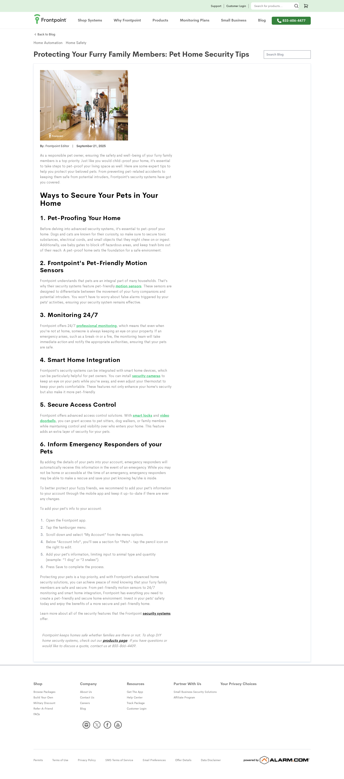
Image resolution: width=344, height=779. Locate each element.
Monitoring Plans (194, 20)
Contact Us (87, 697)
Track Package (136, 703)
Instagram (86, 725)
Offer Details (183, 760)
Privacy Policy (87, 760)
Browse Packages (44, 692)
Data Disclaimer (211, 760)
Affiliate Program (184, 697)
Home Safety (76, 43)
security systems (157, 613)
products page (115, 640)
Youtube (118, 725)
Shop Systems (90, 20)
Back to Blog (46, 34)
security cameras (146, 376)
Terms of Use (60, 760)
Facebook (107, 725)
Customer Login (236, 6)
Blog (262, 20)
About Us (86, 692)
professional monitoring (96, 326)
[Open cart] (306, 6)
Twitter (97, 725)
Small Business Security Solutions (195, 692)
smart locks (142, 415)
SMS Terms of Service (119, 760)
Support (216, 6)
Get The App (135, 692)
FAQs (36, 714)
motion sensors (129, 286)
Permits (38, 760)
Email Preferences (154, 760)
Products (160, 20)
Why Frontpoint (127, 20)
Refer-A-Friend (43, 708)
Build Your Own (43, 697)
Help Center (135, 697)
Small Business (233, 20)
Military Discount (44, 703)
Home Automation (48, 43)
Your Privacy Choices (238, 684)
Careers (85, 703)
